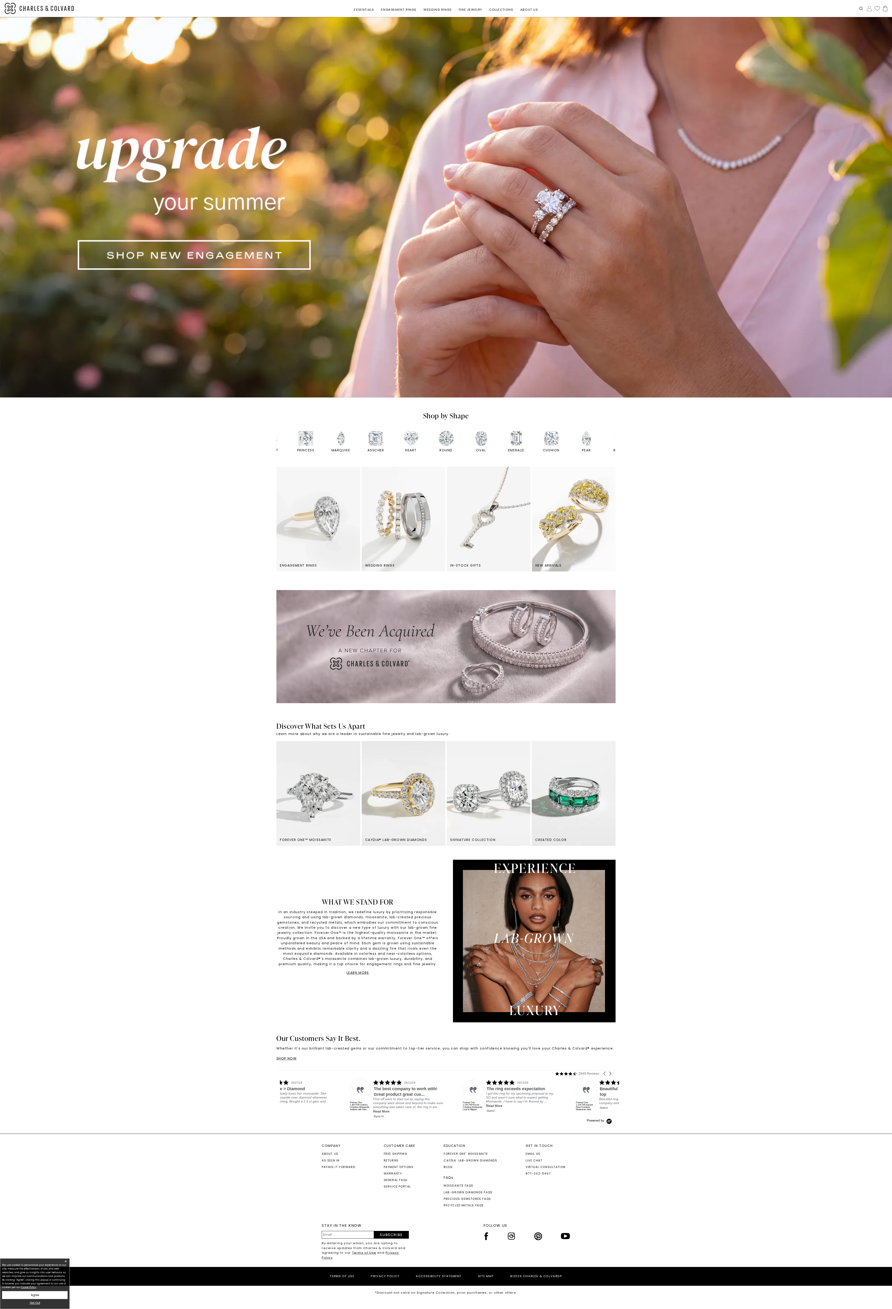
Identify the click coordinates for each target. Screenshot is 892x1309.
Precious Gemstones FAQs (467, 1199)
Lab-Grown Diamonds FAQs (468, 1192)
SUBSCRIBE (391, 1234)
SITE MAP (486, 1276)
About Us (330, 1154)
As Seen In (331, 1160)
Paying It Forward (338, 1167)
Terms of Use (364, 1253)
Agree (35, 1295)
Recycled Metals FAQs (464, 1205)
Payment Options (399, 1167)
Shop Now (286, 1058)
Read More (424, 1106)
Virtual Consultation (546, 1167)
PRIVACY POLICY (385, 1276)
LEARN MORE (358, 972)
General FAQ (396, 1180)
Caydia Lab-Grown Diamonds (470, 1160)
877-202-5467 (538, 1173)
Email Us (533, 1154)
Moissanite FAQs (458, 1186)
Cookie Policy (28, 1287)
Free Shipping (395, 1154)
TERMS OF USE (342, 1276)
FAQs (448, 1177)
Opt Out (35, 1303)
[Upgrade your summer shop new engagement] (446, 207)
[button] (861, 8)
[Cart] (884, 8)
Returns (391, 1160)
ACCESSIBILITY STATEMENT (439, 1276)
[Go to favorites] (877, 8)
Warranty (393, 1173)
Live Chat (534, 1160)
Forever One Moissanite (466, 1154)
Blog (448, 1167)
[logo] (39, 8)
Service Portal (397, 1186)
